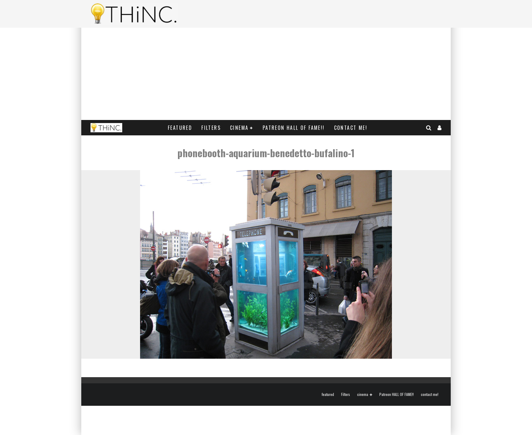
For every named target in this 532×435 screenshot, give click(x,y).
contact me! (350, 127)
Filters (211, 127)
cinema (239, 127)
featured (180, 127)
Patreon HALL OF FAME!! (294, 127)
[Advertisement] (266, 74)
